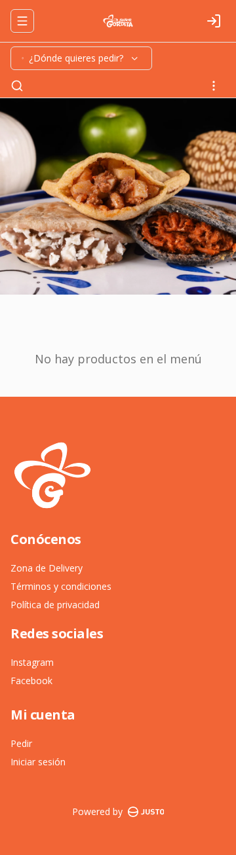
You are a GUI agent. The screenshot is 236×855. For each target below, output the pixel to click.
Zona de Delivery (46, 568)
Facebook (31, 680)
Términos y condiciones (60, 586)
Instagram (32, 662)
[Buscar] (17, 85)
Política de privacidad (55, 604)
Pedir (21, 743)
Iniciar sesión (38, 761)
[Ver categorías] (214, 86)
